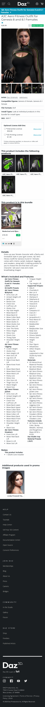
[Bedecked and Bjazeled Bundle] (11, 216)
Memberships (8, 566)
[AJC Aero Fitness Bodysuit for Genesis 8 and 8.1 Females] (8, 184)
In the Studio (8, 607)
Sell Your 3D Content (11, 530)
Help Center (7, 525)
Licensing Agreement (10, 696)
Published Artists (9, 643)
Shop (5, 633)
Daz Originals (12, 97)
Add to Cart (37, 25)
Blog (4, 571)
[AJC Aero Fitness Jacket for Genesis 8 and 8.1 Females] (36, 163)
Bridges (6, 591)
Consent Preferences (11, 550)
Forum (5, 617)
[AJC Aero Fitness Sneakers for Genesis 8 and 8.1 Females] (8, 163)
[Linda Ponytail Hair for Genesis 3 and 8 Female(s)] (15, 482)
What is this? (37, 129)
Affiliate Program (9, 535)
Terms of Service (26, 696)
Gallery (5, 612)
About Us (6, 576)
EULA (11, 698)
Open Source (8, 545)
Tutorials (6, 520)
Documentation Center (11, 540)
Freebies (6, 638)
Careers (6, 586)
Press (5, 581)
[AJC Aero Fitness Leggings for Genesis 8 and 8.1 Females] (22, 163)
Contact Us (7, 514)
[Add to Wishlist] (29, 25)
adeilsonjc (23, 97)
